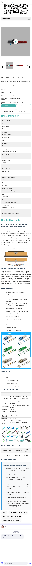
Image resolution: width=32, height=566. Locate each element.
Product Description (23, 111)
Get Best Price (8, 105)
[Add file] (2, 563)
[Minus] (30, 527)
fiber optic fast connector (18, 512)
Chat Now (23, 105)
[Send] (29, 563)
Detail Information (8, 111)
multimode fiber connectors (11, 520)
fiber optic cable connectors (11, 516)
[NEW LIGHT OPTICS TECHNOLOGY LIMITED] (16, 2)
